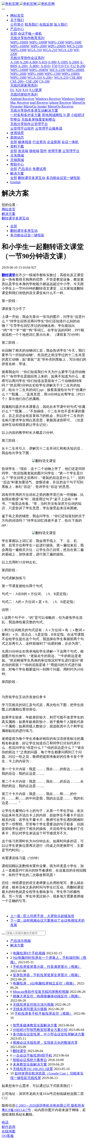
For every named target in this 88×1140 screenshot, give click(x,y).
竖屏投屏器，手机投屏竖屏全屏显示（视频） (47, 975)
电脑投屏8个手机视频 (29, 953)
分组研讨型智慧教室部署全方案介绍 (40, 1030)
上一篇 (42, 916)
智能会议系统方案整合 (30, 1060)
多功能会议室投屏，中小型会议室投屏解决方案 (49, 1034)
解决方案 (8, 214)
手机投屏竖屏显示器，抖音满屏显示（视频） (47, 966)
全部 (13, 33)
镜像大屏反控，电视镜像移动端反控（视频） (47, 996)
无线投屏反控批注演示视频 (33, 1004)
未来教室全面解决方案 (30, 1064)
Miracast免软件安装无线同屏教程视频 (41, 991)
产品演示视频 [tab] (20, 941)
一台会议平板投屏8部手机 (32, 1055)
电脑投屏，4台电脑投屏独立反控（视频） (44, 983)
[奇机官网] (44, 4)
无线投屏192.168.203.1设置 (33, 1069)
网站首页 (17, 15)
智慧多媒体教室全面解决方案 (35, 1025)
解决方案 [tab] (17, 945)
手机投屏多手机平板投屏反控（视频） (44, 1013)
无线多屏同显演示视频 (30, 1009)
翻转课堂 (19, 1051)
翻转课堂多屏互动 (15, 218)
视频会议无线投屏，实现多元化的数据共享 (45, 1042)
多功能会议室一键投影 (27, 235)
